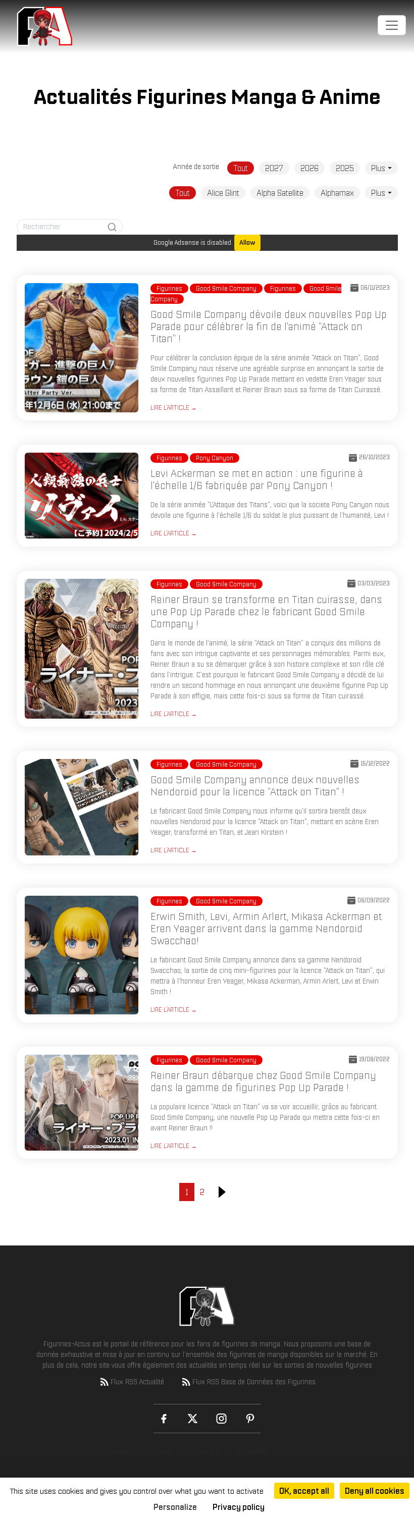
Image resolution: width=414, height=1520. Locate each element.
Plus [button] (378, 168)
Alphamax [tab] (337, 193)
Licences (204, 1451)
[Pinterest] (250, 1419)
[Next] (222, 1192)
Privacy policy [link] (239, 1507)
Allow (247, 242)
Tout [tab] (240, 168)
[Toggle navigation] (392, 25)
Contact (297, 1451)
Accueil (116, 1451)
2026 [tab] (309, 168)
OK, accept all (304, 1491)
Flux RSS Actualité (137, 1381)
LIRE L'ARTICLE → (173, 407)
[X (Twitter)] (192, 1419)
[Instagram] (221, 1419)
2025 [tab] (345, 168)
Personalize (175, 1507)
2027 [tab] (274, 168)
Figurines (159, 1451)
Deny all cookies (374, 1491)
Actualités (252, 1451)
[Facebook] (164, 1419)
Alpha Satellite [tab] (279, 193)
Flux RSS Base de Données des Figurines (254, 1381)
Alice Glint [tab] (223, 193)
